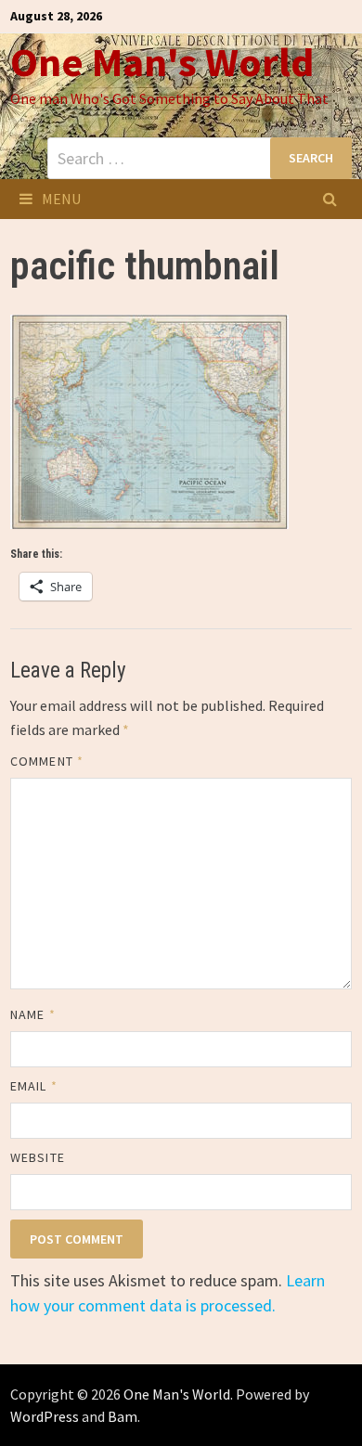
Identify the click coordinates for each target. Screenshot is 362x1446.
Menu (61, 198)
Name (32, 1014)
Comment (47, 761)
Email (34, 1086)
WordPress (44, 1416)
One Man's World (162, 61)
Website (37, 1157)
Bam (122, 1416)
